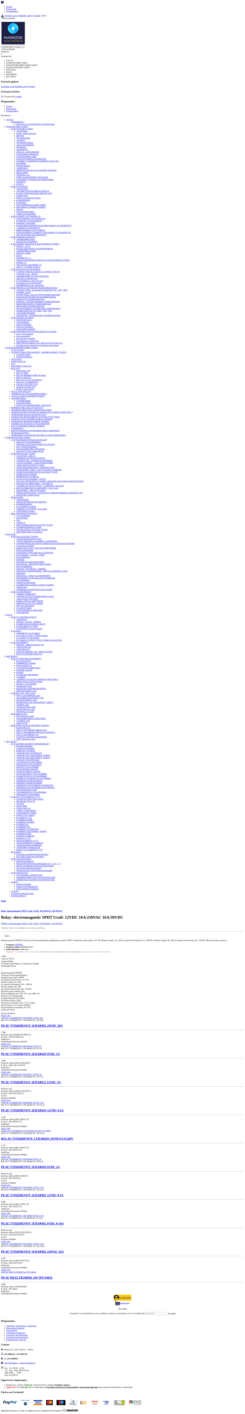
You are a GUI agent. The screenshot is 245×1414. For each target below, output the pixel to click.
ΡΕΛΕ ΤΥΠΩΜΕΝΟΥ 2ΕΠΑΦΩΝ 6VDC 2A (30, 1167)
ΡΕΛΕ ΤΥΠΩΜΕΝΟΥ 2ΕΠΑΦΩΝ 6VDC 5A (30, 1054)
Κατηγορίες (6, 115)
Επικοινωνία (11, 9)
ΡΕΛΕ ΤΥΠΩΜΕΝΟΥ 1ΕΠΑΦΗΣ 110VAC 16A (32, 1251)
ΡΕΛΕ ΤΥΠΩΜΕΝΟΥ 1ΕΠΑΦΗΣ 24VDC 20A (32, 1025)
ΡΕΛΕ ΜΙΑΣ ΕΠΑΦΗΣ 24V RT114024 (26, 1277)
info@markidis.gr (11, 1363)
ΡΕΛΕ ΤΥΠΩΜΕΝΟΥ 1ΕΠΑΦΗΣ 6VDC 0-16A (32, 1223)
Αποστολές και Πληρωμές (17, 1335)
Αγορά (3, 961)
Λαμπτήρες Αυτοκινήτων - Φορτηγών (21, 1326)
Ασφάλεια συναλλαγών (15, 1333)
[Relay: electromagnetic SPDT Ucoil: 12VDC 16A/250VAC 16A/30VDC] (32, 923)
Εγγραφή (36, 16)
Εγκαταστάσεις (12, 11)
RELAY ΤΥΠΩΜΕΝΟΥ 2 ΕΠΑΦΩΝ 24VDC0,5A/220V (37, 1138)
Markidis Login (25, 16)
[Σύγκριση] (15, 961)
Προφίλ (9, 7)
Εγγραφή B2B (125, 1298)
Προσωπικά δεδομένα (15, 1328)
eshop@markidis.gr (27, 1363)
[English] (45, 16)
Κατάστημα (124, 1303)
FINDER (19, 945)
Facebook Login (11, 16)
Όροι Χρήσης (11, 1330)
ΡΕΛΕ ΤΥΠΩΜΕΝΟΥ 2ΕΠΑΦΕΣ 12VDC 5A (31, 1082)
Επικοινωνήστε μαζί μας (16, 1340)
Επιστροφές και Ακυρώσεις (17, 1337)
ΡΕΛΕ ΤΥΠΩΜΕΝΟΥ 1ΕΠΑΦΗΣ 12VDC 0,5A (32, 1195)
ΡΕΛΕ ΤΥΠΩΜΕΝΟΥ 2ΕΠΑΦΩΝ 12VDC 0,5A (32, 1110)
